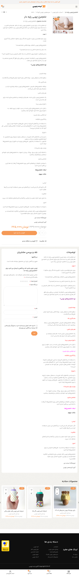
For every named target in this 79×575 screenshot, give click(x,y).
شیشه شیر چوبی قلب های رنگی (14, 511)
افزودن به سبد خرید (19, 233)
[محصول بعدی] (2, 12)
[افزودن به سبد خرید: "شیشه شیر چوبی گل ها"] (31, 493)
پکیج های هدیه (54, 552)
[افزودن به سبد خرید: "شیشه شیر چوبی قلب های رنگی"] (6, 493)
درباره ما (75, 555)
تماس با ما (74, 557)
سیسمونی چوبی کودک (43, 12)
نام (35, 308)
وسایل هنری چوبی (65, 513)
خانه (32, 12)
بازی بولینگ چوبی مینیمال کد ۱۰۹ (65, 510)
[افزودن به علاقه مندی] (57, 490)
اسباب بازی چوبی (57, 12)
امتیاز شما (33, 281)
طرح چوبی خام (34, 549)
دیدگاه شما (33, 285)
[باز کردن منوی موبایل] (76, 7)
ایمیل (35, 317)
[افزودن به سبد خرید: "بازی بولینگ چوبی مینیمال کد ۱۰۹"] (57, 493)
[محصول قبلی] (6, 12)
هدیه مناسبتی (34, 552)
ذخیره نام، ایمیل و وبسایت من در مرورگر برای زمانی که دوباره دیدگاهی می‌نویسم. (21, 327)
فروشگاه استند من (40, 218)
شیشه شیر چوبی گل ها (39, 511)
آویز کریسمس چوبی (40, 222)
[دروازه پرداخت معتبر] (5, 546)
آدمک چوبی (35, 557)
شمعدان (56, 547)
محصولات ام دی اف (53, 557)
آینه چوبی (35, 547)
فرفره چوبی (35, 555)
